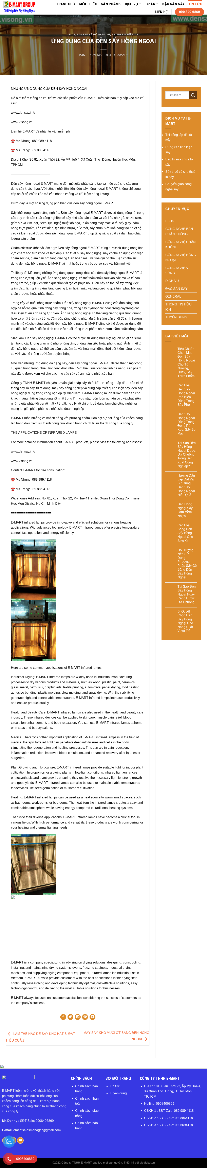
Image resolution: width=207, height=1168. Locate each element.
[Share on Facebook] (63, 1017)
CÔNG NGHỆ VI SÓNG (177, 270)
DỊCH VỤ (131, 4)
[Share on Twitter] (70, 1017)
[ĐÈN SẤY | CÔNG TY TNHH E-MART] (19, 7)
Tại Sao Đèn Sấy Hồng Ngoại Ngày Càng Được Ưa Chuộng (186, 594)
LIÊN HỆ (161, 12)
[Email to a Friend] (77, 1017)
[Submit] (193, 95)
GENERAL (173, 296)
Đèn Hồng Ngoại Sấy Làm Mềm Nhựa (185, 510)
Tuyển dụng (118, 1093)
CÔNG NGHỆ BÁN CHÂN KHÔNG (179, 231)
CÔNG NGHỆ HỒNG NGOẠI (93, 34)
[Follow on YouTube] (20, 1140)
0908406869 (165, 1103)
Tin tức (115, 1086)
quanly (122, 54)
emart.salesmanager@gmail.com (37, 1130)
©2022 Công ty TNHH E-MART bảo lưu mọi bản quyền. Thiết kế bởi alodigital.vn (103, 1162)
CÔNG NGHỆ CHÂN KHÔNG (180, 244)
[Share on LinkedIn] (92, 1017)
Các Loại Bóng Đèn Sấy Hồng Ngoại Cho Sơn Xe (185, 533)
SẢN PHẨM (110, 4)
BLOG (72, 34)
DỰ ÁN (150, 4)
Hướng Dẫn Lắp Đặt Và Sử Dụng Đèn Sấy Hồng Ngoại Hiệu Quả (186, 485)
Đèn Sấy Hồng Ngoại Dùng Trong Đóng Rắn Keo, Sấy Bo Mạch (186, 423)
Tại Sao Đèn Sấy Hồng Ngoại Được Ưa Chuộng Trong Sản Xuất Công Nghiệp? (186, 454)
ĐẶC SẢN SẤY (173, 4)
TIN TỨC (195, 4)
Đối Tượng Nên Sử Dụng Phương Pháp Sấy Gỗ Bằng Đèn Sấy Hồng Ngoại (187, 563)
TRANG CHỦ (65, 4)
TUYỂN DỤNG (176, 317)
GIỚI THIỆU (88, 4)
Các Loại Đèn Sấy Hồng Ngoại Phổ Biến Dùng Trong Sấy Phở (186, 395)
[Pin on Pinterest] (85, 1017)
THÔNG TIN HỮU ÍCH (125, 34)
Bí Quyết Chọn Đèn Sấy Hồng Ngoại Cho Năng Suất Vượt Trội (185, 621)
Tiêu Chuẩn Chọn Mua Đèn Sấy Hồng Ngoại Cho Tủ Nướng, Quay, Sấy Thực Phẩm (186, 362)
